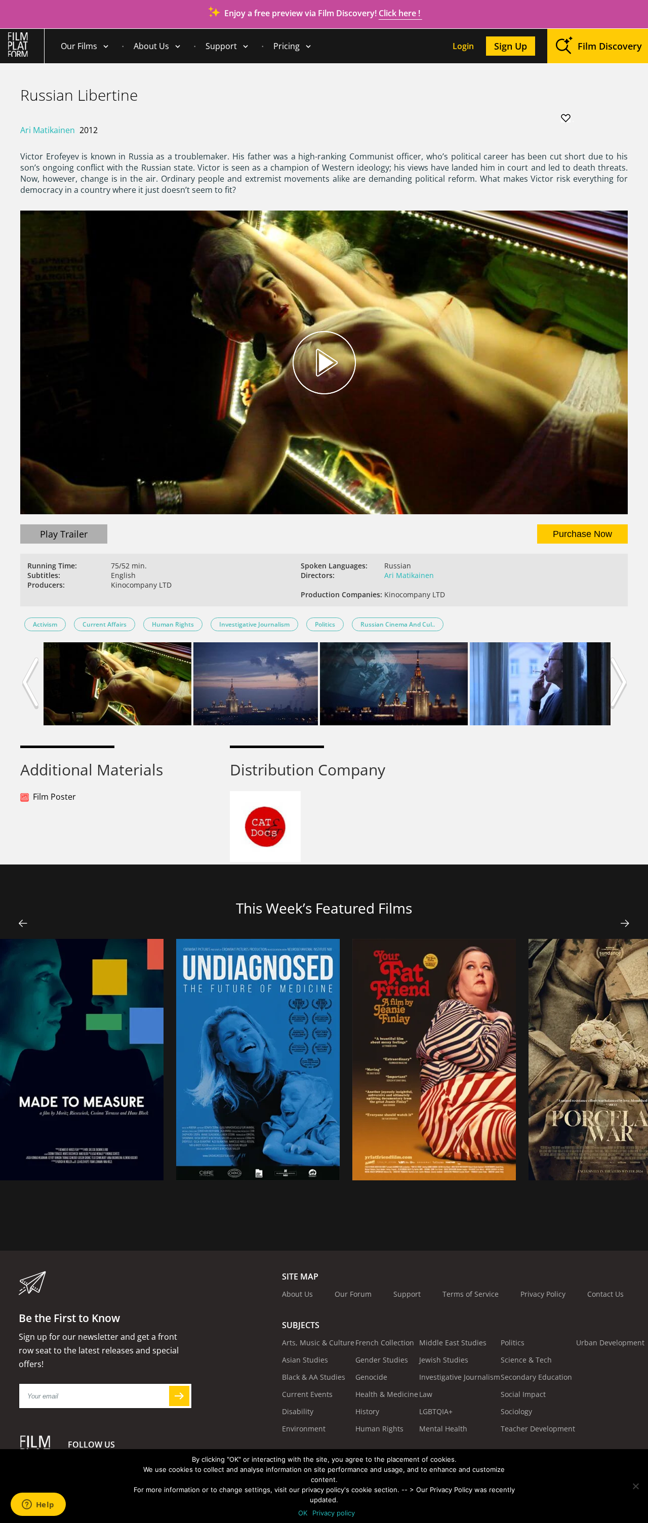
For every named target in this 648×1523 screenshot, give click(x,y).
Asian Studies (305, 1360)
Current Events (307, 1394)
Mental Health (443, 1428)
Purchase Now (582, 534)
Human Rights (173, 624)
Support (221, 46)
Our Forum (353, 1294)
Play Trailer (64, 534)
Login (463, 46)
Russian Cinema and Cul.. (397, 624)
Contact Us (605, 1294)
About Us (151, 46)
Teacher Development (538, 1428)
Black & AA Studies (313, 1377)
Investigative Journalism (254, 624)
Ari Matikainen (47, 130)
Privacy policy (333, 1513)
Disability (297, 1411)
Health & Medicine (386, 1394)
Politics (325, 624)
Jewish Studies (443, 1360)
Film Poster (54, 796)
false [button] (23, 923)
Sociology (516, 1411)
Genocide (371, 1377)
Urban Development (610, 1342)
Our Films (79, 46)
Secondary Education (536, 1377)
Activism (45, 624)
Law (425, 1394)
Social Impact (523, 1394)
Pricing (286, 46)
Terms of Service (470, 1294)
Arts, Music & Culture (318, 1342)
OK (302, 1513)
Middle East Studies (453, 1342)
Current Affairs (105, 624)
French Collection (384, 1342)
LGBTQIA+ (436, 1411)
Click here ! (400, 13)
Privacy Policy (542, 1294)
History (367, 1411)
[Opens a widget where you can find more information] (38, 1505)
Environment (304, 1428)
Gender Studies (381, 1360)
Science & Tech (526, 1360)
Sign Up (510, 46)
